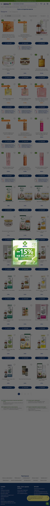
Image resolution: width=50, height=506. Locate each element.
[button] (25, 252)
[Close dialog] (37, 241)
